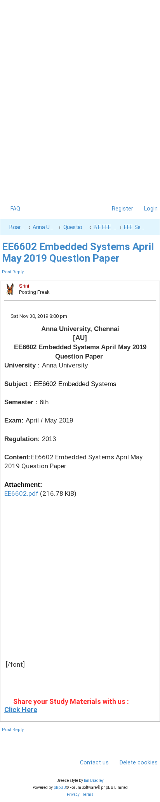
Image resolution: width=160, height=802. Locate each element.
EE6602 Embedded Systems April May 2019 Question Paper (78, 252)
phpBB (60, 787)
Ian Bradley (94, 780)
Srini (24, 286)
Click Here (20, 710)
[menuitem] (11, 209)
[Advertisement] (80, 125)
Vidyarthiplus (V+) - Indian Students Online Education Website (80, 26)
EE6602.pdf (21, 493)
